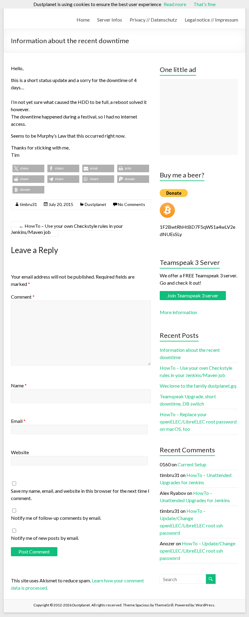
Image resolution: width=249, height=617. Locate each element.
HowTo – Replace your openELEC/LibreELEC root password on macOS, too (198, 421)
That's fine (204, 4)
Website (20, 452)
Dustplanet (95, 204)
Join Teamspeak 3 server (192, 295)
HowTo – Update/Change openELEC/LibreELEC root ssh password (197, 550)
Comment (23, 297)
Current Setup (192, 464)
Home (83, 19)
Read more (175, 4)
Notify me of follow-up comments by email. (56, 518)
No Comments (131, 204)
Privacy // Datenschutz (153, 19)
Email (18, 421)
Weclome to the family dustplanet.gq (198, 386)
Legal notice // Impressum (211, 19)
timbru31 (28, 204)
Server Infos (109, 19)
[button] (28, 168)
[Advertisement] (199, 117)
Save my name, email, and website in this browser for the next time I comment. (80, 494)
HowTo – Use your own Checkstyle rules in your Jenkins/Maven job (67, 229)
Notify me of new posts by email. (45, 538)
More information (178, 312)
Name (19, 385)
